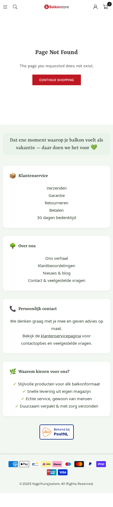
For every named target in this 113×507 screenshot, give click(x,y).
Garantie (57, 195)
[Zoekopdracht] (15, 6)
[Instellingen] (95, 7)
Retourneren (56, 202)
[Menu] (5, 6)
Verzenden (57, 188)
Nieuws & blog (56, 273)
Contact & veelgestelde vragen (56, 280)
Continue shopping (56, 80)
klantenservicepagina (61, 335)
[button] (105, 7)
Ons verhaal (56, 258)
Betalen (56, 210)
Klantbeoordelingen (56, 265)
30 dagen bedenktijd (56, 217)
